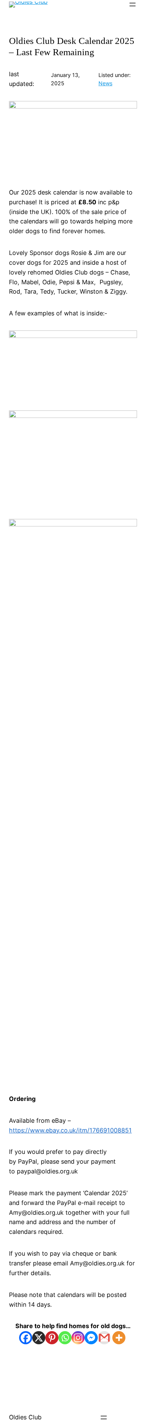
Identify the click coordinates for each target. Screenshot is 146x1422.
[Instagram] (78, 1337)
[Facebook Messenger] (91, 1337)
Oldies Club (25, 1417)
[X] (38, 1337)
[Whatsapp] (65, 1337)
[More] (119, 1337)
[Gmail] (104, 1337)
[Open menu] (132, 4)
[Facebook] (25, 1337)
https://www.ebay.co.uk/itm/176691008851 (70, 1130)
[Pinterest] (51, 1337)
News (105, 83)
